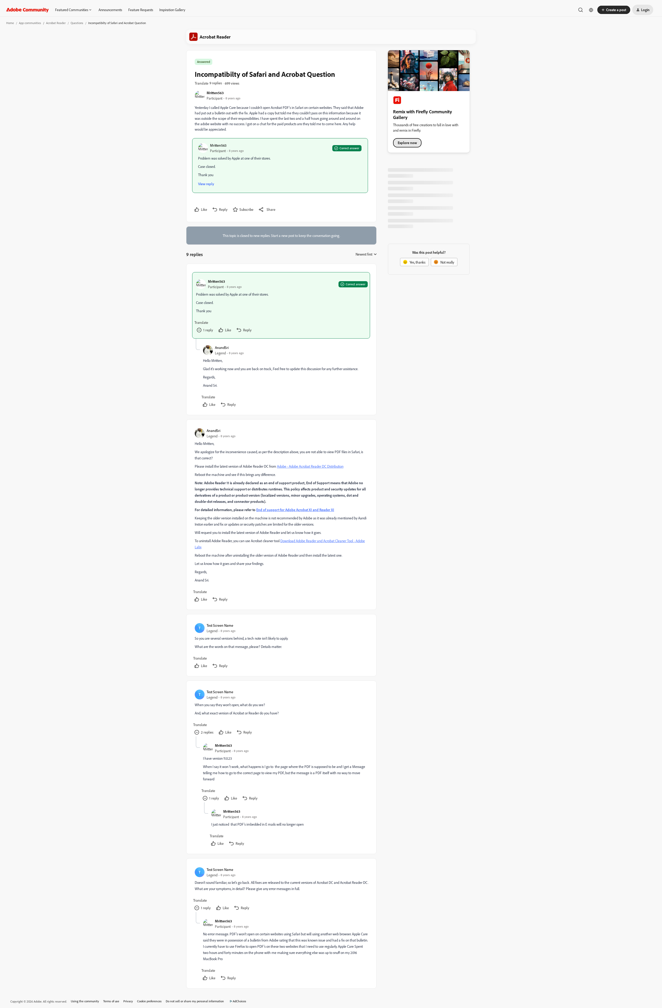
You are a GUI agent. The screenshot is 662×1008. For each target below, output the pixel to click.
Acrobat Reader (56, 23)
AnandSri (222, 347)
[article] (281, 305)
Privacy (128, 1001)
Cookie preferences (149, 1001)
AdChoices (239, 1001)
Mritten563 (215, 93)
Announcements (110, 10)
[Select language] (591, 10)
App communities (30, 23)
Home (10, 23)
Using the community (85, 1001)
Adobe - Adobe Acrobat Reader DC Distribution (310, 466)
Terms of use (111, 1001)
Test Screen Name (220, 625)
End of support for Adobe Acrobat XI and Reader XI (295, 509)
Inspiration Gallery (172, 10)
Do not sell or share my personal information (195, 1001)
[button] (613, 10)
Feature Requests (140, 10)
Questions (77, 23)
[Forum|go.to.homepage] (27, 10)
